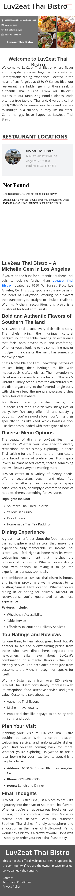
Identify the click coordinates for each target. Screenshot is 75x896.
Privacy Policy (11, 886)
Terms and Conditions (17, 882)
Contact (8, 878)
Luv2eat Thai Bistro (38, 151)
